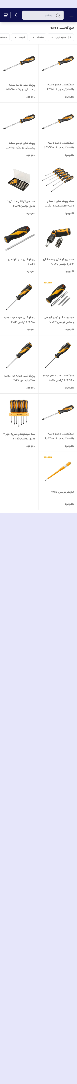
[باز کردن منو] (71, 15)
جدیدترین (60, 37)
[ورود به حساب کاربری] (16, 15)
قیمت (22, 37)
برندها (40, 37)
